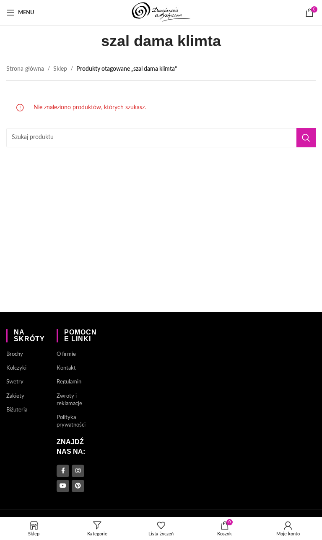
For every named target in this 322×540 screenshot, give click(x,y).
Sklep (60, 69)
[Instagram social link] (78, 471)
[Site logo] (161, 12)
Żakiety (15, 396)
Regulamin (69, 382)
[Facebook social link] (63, 471)
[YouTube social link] (63, 486)
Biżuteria (16, 410)
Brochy (14, 354)
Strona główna (25, 69)
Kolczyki (16, 368)
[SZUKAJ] (306, 137)
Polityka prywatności (71, 421)
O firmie (66, 354)
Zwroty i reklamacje (69, 399)
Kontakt (66, 368)
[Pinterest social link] (78, 486)
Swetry (14, 382)
